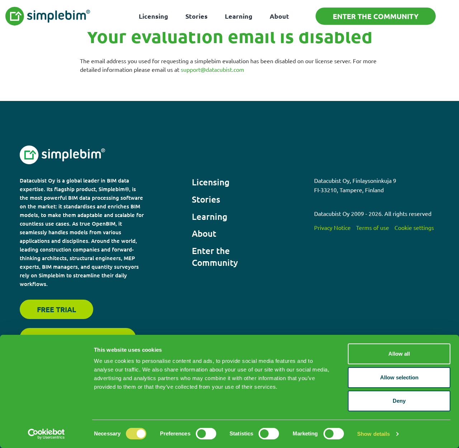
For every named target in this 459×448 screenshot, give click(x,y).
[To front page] (47, 16)
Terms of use (372, 227)
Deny (399, 401)
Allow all (399, 354)
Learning (238, 16)
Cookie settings (414, 227)
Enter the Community (375, 16)
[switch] (206, 433)
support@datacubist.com (212, 69)
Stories (196, 16)
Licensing (153, 16)
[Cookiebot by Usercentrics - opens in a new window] (46, 434)
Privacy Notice (332, 227)
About (279, 16)
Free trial (56, 309)
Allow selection (399, 377)
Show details (373, 434)
